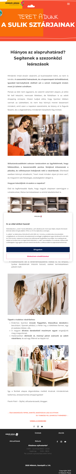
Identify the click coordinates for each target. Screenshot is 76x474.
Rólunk (38, 441)
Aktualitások (15, 441)
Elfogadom (38, 249)
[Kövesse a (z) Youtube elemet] (42, 426)
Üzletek (38, 433)
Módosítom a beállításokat (38, 256)
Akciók (61, 433)
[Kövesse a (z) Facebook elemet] (34, 426)
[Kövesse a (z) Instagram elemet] (38, 426)
